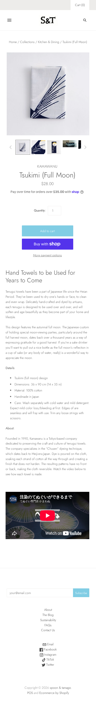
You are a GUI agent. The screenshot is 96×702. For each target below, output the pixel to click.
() (80, 5)
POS (30, 693)
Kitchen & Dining (48, 42)
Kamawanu (47, 166)
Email (50, 644)
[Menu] (9, 20)
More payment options (47, 255)
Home (13, 42)
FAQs (48, 625)
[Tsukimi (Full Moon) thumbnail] (22, 147)
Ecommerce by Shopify (54, 693)
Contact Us (48, 630)
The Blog (48, 615)
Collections (27, 42)
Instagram (49, 654)
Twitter (49, 664)
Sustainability (48, 620)
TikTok (50, 659)
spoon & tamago (60, 687)
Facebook (50, 649)
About (48, 609)
